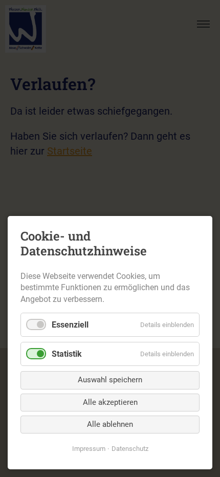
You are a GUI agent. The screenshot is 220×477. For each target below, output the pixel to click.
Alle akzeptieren (110, 402)
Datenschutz (130, 448)
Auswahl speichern (110, 379)
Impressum (88, 448)
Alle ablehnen (110, 424)
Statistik (67, 354)
